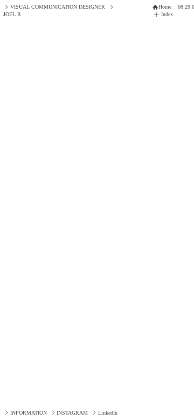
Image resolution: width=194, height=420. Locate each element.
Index (168, 14)
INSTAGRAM (72, 413)
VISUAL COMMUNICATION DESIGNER (57, 7)
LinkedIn (107, 413)
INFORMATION (28, 413)
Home (164, 7)
